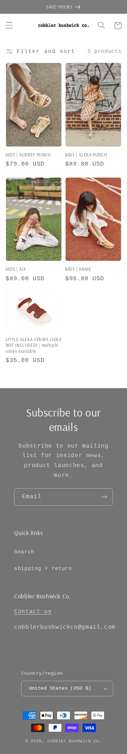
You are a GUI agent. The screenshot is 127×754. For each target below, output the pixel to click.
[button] (9, 25)
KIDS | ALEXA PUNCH (86, 154)
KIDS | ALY (16, 269)
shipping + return (43, 568)
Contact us (33, 612)
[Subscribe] (104, 497)
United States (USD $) (60, 688)
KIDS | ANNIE (78, 269)
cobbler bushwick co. (74, 741)
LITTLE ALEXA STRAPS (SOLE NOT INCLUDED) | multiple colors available (34, 345)
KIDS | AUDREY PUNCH (28, 154)
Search (24, 552)
